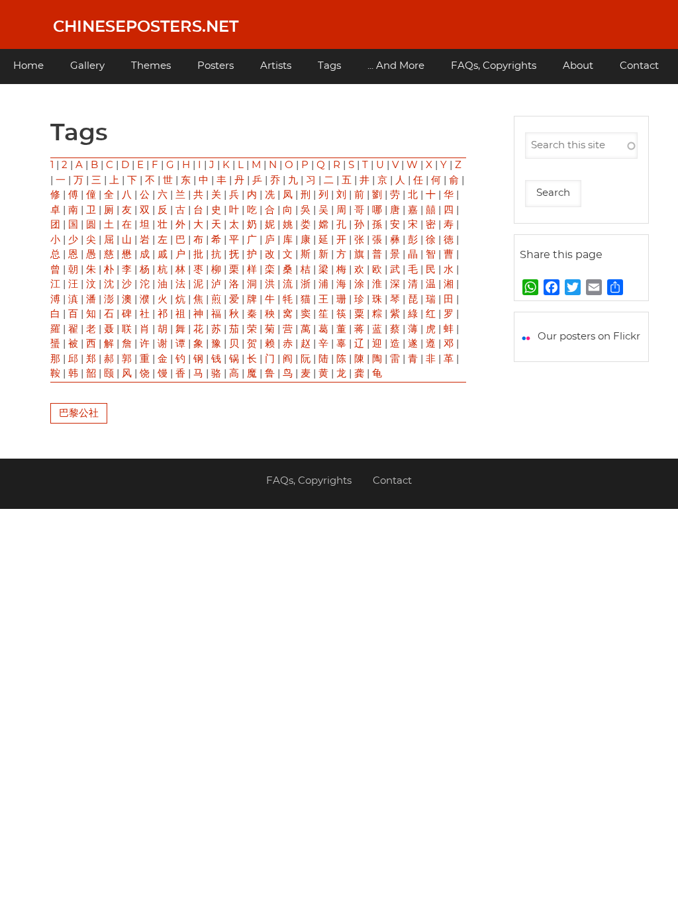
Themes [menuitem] (151, 66)
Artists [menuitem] (275, 66)
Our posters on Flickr (589, 336)
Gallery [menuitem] (87, 66)
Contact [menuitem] (639, 66)
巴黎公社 (79, 413)
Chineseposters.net (145, 27)
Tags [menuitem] (329, 66)
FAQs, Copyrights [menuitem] (493, 66)
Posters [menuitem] (215, 66)
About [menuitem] (578, 66)
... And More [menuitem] (395, 66)
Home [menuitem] (28, 66)
